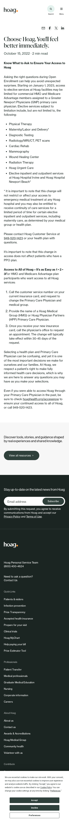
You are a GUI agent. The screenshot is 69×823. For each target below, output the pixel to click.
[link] (11, 10)
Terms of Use (34, 516)
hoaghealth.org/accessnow (41, 399)
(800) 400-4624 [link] (14, 566)
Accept (34, 800)
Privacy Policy (12, 516)
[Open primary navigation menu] (61, 9)
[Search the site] (51, 9)
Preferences (34, 815)
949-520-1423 (13, 238)
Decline (34, 808)
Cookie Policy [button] (46, 787)
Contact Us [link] (10, 580)
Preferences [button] (55, 791)
